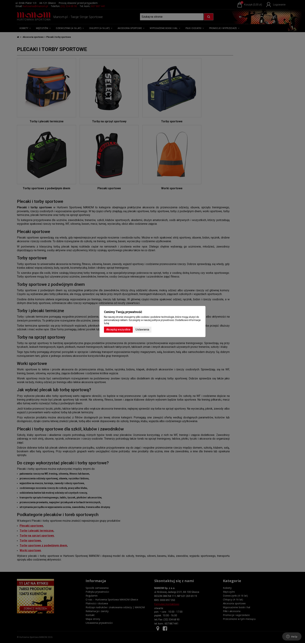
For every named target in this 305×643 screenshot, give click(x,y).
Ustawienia (142, 329)
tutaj (106, 323)
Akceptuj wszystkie (118, 329)
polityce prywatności (162, 320)
